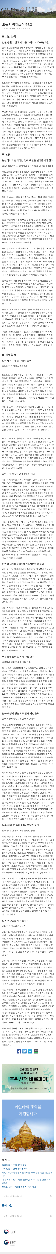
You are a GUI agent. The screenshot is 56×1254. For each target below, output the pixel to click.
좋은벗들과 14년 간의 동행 (14, 1164)
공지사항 (7, 1205)
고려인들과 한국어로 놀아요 (15, 1168)
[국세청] (28, 1231)
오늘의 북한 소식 (23, 29)
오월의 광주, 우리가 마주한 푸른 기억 (19, 1187)
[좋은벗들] (28, 9)
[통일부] (28, 1243)
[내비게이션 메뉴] (51, 9)
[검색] (51, 1196)
